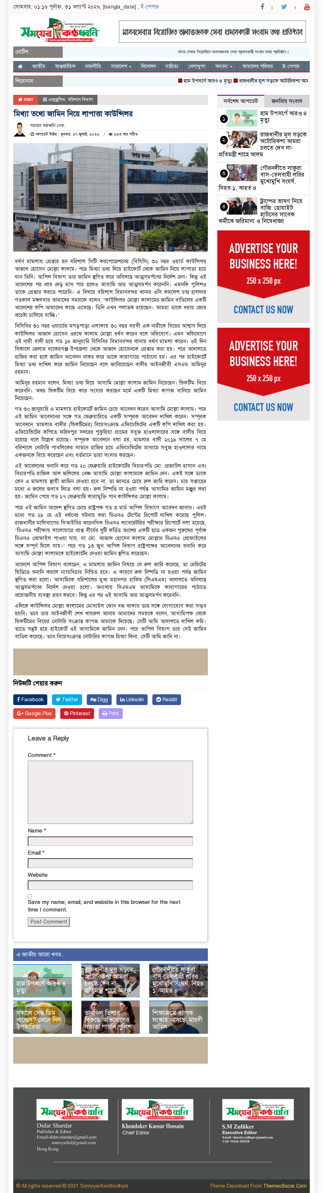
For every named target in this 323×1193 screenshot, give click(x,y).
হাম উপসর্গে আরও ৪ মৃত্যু (189, 81)
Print (113, 713)
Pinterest (79, 713)
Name (37, 830)
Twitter (69, 700)
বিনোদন (148, 66)
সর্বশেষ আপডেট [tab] (241, 101)
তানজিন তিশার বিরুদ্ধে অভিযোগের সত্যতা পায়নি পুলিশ (108, 1020)
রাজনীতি (93, 66)
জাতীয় (38, 66)
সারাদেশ (119, 66)
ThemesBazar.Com (285, 1186)
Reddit (169, 700)
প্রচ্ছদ (27, 99)
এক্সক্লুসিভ (56, 99)
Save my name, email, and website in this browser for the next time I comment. (104, 906)
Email (36, 852)
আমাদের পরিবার (257, 66)
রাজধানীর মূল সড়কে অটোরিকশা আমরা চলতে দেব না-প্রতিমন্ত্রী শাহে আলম (109, 980)
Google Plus (38, 713)
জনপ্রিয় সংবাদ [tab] (287, 101)
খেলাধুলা (196, 66)
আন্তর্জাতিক (65, 66)
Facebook (32, 700)
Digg (102, 700)
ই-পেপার (150, 6)
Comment (42, 755)
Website (38, 875)
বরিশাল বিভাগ (80, 99)
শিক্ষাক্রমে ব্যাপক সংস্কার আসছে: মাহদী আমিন (177, 1020)
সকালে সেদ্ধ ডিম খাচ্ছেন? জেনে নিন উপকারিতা (38, 1020)
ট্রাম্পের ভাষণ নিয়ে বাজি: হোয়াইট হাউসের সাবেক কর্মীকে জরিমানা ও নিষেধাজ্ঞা (260, 211)
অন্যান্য (222, 66)
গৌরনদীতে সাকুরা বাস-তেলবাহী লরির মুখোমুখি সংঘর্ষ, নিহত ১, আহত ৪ (178, 980)
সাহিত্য (172, 66)
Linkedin (134, 700)
